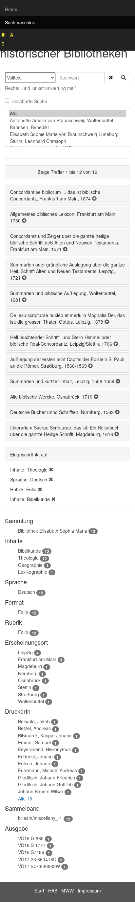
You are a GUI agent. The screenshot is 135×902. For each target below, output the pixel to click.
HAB (52, 890)
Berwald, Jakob (34, 721)
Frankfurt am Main (37, 659)
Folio (23, 612)
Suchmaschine (20, 22)
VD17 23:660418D (37, 859)
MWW (67, 890)
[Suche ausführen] (123, 77)
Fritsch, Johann (34, 763)
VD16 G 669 (31, 838)
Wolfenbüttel (31, 701)
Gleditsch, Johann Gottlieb (45, 784)
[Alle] (67, 113)
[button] (110, 77)
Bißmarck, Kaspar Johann (45, 735)
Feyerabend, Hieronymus (44, 749)
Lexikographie (32, 571)
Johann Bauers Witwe (40, 791)
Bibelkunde (29, 550)
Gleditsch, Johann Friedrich (46, 777)
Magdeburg (30, 666)
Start (39, 890)
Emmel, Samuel (34, 742)
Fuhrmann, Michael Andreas (47, 770)
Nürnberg (28, 673)
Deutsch (26, 592)
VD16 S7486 (31, 852)
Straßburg (28, 694)
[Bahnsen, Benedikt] (67, 127)
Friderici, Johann (35, 756)
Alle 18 (25, 798)
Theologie (28, 557)
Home (11, 9)
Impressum (89, 890)
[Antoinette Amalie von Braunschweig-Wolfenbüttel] (67, 120)
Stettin (24, 687)
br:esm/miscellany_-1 (40, 818)
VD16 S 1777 (32, 845)
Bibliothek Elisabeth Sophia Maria (52, 530)
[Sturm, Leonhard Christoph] (67, 141)
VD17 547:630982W (39, 866)
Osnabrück (29, 680)
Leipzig (25, 652)
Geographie (30, 565)
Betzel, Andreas (34, 728)
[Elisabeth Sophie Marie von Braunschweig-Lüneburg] (67, 134)
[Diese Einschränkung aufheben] (51, 469)
